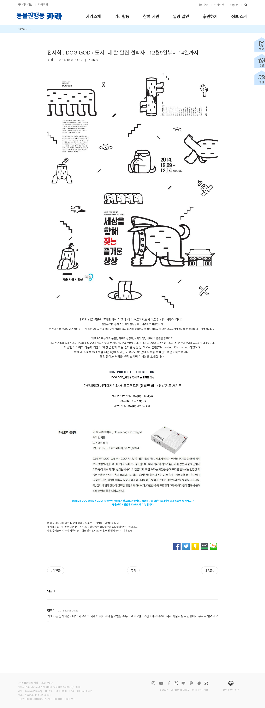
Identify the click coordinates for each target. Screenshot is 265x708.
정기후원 (219, 5)
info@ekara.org (33, 690)
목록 (133, 570)
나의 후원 (203, 5)
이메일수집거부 (200, 690)
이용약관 (164, 690)
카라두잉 (43, 4)
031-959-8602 (84, 690)
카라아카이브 (25, 4)
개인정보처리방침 (180, 690)
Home (21, 29)
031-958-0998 (59, 690)
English (234, 5)
